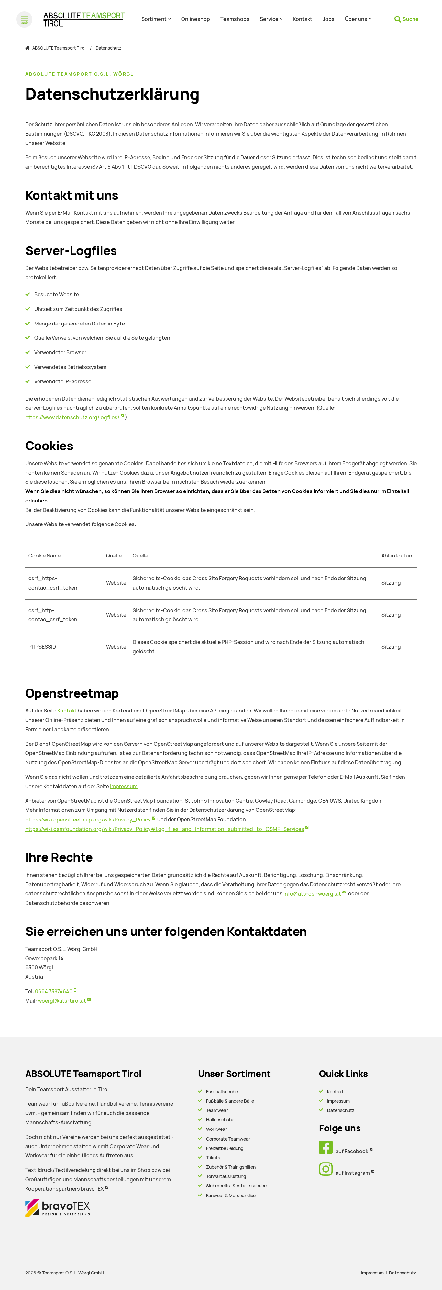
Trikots (213, 1158)
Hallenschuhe (220, 1120)
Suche (411, 19)
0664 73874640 (53, 991)
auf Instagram (351, 1173)
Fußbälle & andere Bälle (230, 1101)
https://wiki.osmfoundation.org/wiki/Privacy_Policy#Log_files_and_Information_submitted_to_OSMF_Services (164, 829)
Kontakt (67, 710)
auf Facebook (350, 1151)
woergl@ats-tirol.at (62, 1001)
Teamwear (217, 1110)
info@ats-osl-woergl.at (312, 893)
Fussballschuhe (222, 1092)
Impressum (124, 786)
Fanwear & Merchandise (231, 1195)
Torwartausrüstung (226, 1176)
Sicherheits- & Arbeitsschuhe (236, 1186)
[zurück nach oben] (419, 1274)
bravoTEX (92, 1188)
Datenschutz (340, 1110)
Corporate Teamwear (228, 1139)
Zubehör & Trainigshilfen (231, 1167)
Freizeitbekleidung (224, 1148)
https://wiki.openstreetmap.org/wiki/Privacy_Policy (88, 819)
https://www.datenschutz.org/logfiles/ (72, 417)
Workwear (216, 1129)
